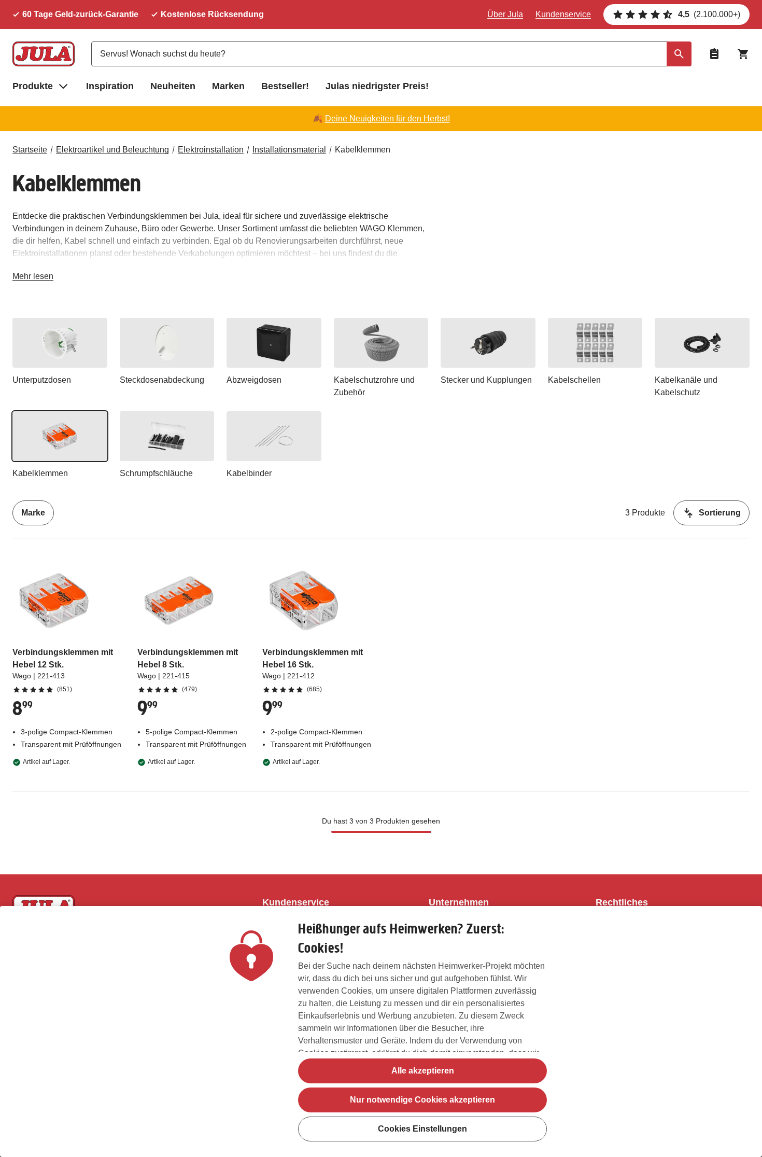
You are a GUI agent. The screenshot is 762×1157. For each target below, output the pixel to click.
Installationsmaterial (289, 149)
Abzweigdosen (254, 379)
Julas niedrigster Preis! (377, 86)
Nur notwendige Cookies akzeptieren (422, 1099)
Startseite (29, 149)
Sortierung (720, 512)
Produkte (32, 86)
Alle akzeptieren (422, 1070)
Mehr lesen (32, 278)
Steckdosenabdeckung (162, 379)
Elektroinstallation (211, 149)
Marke (33, 512)
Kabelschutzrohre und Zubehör (374, 386)
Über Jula (505, 14)
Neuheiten (172, 86)
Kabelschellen (574, 379)
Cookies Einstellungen (422, 1128)
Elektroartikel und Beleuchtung (112, 149)
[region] (381, 1031)
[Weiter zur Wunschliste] (714, 53)
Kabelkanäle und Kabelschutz (686, 386)
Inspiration (110, 86)
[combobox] (391, 53)
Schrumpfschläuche (156, 473)
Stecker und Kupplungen (486, 379)
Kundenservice (563, 14)
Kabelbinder (249, 473)
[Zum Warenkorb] (743, 53)
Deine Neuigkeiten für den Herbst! (387, 118)
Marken (228, 86)
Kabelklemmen (362, 149)
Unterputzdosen (41, 379)
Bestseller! (285, 86)
